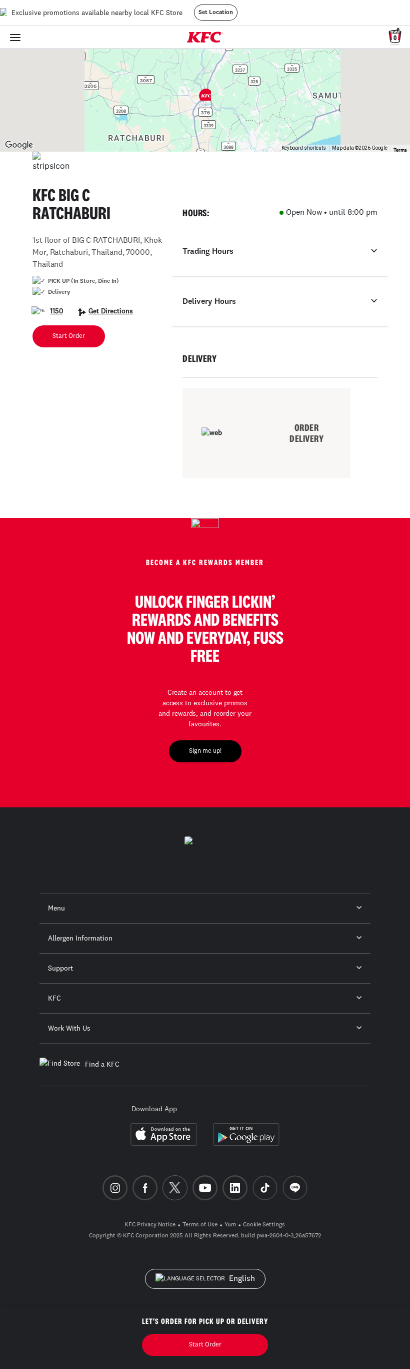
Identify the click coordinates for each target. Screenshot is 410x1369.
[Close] (15, 37)
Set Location (215, 13)
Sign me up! (205, 751)
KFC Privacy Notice (150, 1225)
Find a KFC (102, 1064)
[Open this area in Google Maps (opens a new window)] (19, 145)
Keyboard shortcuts (304, 148)
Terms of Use (200, 1225)
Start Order (68, 336)
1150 (56, 311)
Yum (230, 1225)
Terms (400, 150)
